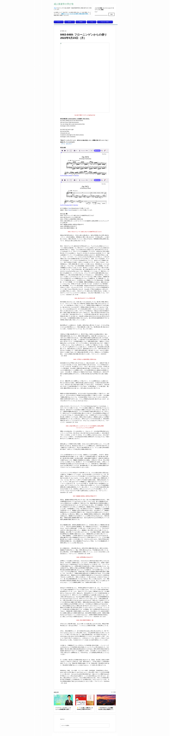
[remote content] (84, 162)
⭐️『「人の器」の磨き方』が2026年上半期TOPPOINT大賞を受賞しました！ (85, 708)
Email (96, 11)
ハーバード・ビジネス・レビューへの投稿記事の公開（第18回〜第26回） (63, 708)
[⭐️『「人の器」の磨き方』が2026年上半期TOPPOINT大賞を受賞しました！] (84, 700)
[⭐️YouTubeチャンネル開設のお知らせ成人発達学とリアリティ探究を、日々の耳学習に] (106, 700)
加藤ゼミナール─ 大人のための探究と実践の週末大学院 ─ (75, 13)
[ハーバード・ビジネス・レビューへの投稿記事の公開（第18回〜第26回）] (63, 700)
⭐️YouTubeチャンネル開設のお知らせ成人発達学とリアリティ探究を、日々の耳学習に (106, 708)
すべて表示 (113, 692)
